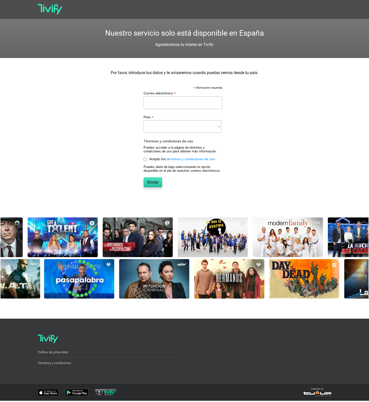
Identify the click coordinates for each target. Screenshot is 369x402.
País (149, 117)
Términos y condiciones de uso (168, 141)
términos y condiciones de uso (191, 159)
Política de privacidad (53, 352)
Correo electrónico (160, 93)
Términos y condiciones (54, 363)
